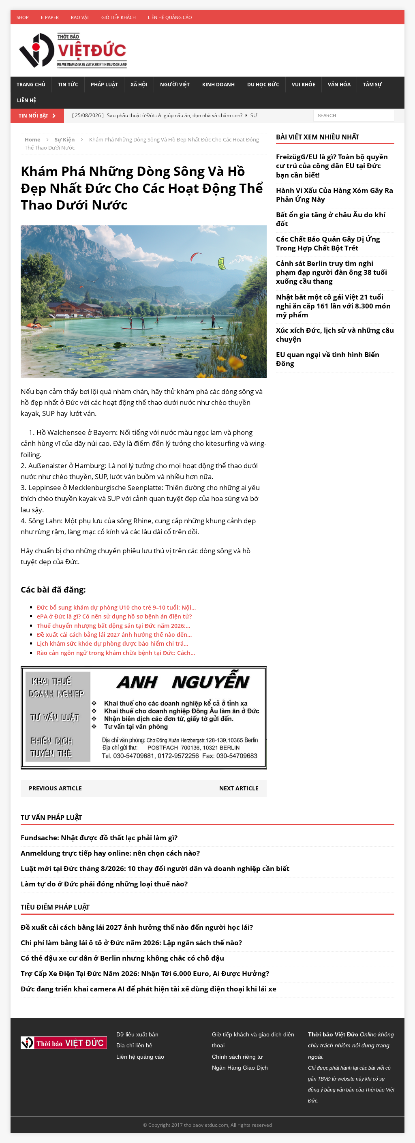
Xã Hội (139, 84)
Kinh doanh (218, 84)
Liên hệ (26, 100)
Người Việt (175, 84)
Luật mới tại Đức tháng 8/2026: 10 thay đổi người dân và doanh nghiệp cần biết (155, 868)
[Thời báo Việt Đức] (73, 50)
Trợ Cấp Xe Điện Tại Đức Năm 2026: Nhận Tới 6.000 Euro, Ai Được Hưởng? (145, 973)
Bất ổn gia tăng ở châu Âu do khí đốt (330, 219)
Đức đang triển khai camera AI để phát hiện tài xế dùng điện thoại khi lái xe (148, 988)
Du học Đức (263, 84)
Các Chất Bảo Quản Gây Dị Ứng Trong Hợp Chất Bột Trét (328, 243)
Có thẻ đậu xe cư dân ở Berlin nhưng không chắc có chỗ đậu (122, 958)
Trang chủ (31, 84)
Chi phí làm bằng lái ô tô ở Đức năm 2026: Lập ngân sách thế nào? (131, 942)
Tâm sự (372, 84)
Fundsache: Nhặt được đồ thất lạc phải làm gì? (99, 837)
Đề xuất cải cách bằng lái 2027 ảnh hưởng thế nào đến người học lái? (137, 927)
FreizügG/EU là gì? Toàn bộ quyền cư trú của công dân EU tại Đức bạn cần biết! (332, 165)
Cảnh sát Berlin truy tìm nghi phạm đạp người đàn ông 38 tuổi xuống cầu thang (331, 272)
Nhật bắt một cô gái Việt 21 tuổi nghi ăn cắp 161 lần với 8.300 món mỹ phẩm (333, 305)
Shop (23, 17)
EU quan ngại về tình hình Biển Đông (327, 359)
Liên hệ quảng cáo (170, 17)
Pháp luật (104, 84)
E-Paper (50, 17)
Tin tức (68, 84)
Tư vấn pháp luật (51, 817)
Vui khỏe (303, 84)
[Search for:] (353, 115)
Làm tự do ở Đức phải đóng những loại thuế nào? (104, 883)
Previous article (55, 788)
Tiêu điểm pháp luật (55, 907)
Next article (239, 788)
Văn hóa (339, 84)
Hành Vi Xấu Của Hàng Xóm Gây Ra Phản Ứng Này (334, 195)
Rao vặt (80, 17)
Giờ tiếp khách (118, 17)
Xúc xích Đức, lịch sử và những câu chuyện (335, 334)
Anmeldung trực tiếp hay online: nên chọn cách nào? (110, 853)
